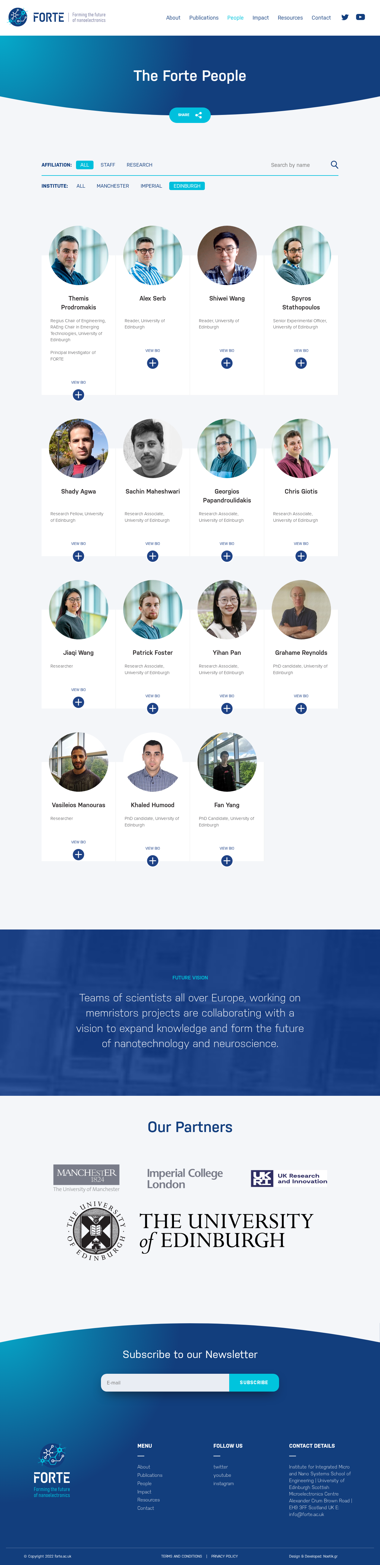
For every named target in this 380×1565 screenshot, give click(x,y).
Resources (290, 18)
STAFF (108, 165)
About (173, 18)
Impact (261, 18)
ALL (84, 165)
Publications (203, 18)
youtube (222, 1475)
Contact (321, 18)
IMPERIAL (151, 186)
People (235, 18)
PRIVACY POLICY (224, 1556)
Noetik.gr (330, 1556)
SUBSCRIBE (254, 1382)
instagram (223, 1483)
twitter (220, 1467)
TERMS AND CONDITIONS (181, 1556)
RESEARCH (139, 165)
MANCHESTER (113, 186)
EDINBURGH (187, 186)
